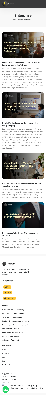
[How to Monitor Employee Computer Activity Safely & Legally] (23, 105)
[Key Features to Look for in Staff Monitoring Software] (23, 215)
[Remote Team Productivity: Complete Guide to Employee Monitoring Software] (23, 45)
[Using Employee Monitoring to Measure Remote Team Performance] (23, 166)
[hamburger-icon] (41, 4)
